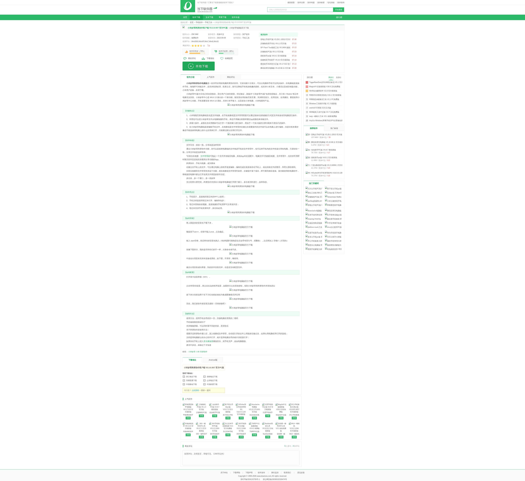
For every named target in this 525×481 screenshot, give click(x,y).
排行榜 (339, 17)
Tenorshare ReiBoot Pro (333, 197)
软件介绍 (190, 77)
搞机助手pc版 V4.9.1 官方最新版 (324, 157)
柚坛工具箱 (319, 193)
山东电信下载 (212, 380)
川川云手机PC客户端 (314, 189)
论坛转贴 (331, 3)
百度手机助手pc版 (314, 233)
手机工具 (208, 22)
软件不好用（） (227, 51)
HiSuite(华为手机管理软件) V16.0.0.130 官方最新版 (331, 173)
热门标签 (334, 128)
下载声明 (249, 473)
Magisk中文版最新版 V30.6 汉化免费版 (324, 87)
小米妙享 (192, 352)
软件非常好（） (197, 51)
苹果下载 (222, 17)
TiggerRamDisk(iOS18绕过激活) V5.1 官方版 (325, 82)
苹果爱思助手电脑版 (333, 205)
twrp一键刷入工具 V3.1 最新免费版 (323, 116)
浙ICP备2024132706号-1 (250, 479)
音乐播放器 (208, 341)
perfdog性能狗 (320, 201)
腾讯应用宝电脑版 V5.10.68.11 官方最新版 (328, 142)
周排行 (331, 77)
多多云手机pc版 (321, 237)
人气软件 (211, 77)
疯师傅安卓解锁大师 (333, 245)
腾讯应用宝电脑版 (333, 211)
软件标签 (321, 3)
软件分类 (301, 3)
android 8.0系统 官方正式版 (320, 108)
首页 (185, 17)
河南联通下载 (191, 380)
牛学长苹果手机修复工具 (333, 223)
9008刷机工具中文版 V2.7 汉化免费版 (324, 112)
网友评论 (192, 58)
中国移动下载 (191, 384)
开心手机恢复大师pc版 (314, 241)
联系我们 (287, 473)
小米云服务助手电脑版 (333, 201)
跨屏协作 (203, 352)
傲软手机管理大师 (333, 241)
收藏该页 (229, 58)
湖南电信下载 (212, 377)
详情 (188, 418)
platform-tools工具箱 (314, 227)
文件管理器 (205, 156)
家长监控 (274, 473)
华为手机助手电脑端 (333, 233)
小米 (198, 352)
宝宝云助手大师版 (333, 237)
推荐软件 (314, 128)
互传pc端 (337, 193)
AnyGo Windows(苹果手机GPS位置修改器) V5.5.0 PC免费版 (325, 120)
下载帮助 (236, 473)
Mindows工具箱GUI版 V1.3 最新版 (323, 104)
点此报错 (195, 390)
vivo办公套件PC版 (333, 227)
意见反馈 (300, 473)
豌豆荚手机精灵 (340, 219)
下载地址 (210, 58)
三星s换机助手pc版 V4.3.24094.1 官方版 (327, 165)
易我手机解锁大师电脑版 (314, 249)
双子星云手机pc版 (333, 189)
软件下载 (196, 17)
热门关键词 (314, 183)
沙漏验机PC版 (320, 197)
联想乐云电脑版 (321, 245)
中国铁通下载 (212, 384)
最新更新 (291, 3)
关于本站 (224, 473)
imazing (317, 219)
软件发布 (341, 3)
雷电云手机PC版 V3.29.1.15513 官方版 (326, 134)
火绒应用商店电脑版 (314, 223)
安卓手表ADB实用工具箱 (314, 215)
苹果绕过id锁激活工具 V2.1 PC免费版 (324, 99)
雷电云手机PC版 (321, 205)
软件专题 (311, 3)
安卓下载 (209, 17)
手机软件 (199, 22)
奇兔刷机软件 (339, 249)
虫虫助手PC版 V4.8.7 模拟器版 (323, 150)
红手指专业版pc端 (333, 215)
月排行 (338, 77)
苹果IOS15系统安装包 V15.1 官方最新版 (325, 95)
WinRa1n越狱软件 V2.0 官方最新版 (323, 91)
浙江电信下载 (191, 377)
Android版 (213, 360)
